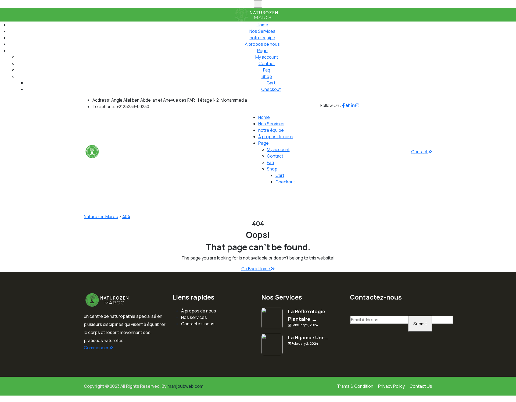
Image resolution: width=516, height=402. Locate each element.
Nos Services (262, 31)
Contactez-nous (197, 324)
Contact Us (421, 386)
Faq (266, 70)
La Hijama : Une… (308, 337)
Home (262, 25)
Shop (266, 76)
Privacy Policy (391, 386)
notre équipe (262, 38)
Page (262, 51)
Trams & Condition (355, 386)
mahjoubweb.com (185, 386)
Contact (267, 63)
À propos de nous (262, 44)
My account (266, 57)
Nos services (194, 317)
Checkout (271, 89)
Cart (271, 83)
